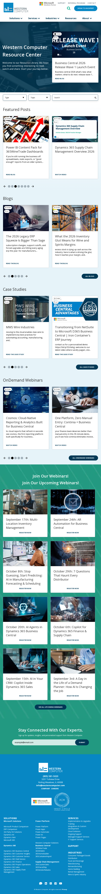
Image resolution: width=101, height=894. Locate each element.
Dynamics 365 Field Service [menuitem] (14, 859)
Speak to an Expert (85, 8)
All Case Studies (87, 367)
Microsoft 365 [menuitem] (9, 840)
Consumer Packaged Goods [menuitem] (79, 855)
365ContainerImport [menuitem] (43, 856)
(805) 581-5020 (50, 776)
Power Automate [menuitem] (42, 832)
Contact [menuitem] (92, 3)
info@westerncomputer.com (50, 785)
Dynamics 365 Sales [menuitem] (12, 867)
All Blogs (89, 276)
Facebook (55, 883)
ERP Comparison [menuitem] (10, 829)
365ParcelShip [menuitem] (41, 867)
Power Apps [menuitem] (40, 829)
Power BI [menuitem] (39, 834)
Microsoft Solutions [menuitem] (12, 821)
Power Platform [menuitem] (42, 821)
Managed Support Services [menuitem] (78, 837)
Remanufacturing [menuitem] (75, 866)
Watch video (11, 174)
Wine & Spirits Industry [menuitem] (77, 874)
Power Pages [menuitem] (40, 837)
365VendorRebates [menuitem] (43, 870)
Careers (55, 788)
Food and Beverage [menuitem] (76, 861)
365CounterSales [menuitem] (42, 864)
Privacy (64, 889)
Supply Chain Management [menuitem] (47, 862)
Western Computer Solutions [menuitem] (47, 843)
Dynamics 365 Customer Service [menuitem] (17, 856)
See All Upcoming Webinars (51, 707)
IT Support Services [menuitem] (75, 839)
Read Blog (59, 78)
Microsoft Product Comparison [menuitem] (16, 826)
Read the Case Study (15, 354)
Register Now (25, 532)
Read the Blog (12, 263)
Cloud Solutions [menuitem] (74, 831)
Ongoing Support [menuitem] (75, 834)
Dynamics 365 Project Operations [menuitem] (17, 864)
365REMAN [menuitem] (40, 851)
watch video (60, 174)
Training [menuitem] (71, 824)
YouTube (60, 883)
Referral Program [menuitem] (76, 3)
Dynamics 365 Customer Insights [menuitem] (17, 853)
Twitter (51, 883)
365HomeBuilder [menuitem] (42, 853)
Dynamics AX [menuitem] (9, 834)
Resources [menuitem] (70, 18)
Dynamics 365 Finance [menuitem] (13, 862)
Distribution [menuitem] (72, 858)
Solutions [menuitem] (14, 18)
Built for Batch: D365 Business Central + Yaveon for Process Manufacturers (24, 422)
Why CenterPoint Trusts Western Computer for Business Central (71, 151)
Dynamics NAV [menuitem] (10, 837)
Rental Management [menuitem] (76, 872)
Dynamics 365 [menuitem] (10, 845)
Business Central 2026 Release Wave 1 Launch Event (75, 65)
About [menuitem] (86, 18)
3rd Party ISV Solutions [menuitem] (13, 832)
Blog (40, 883)
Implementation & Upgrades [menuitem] (79, 821)
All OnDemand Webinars (83, 458)
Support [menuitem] (62, 3)
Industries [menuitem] (51, 18)
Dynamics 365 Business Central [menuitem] (16, 851)
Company (45, 788)
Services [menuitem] (33, 18)
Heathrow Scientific (19, 327)
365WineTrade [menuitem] (41, 848)
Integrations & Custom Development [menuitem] (77, 827)
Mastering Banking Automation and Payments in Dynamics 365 (73, 422)
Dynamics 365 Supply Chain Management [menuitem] (15, 870)
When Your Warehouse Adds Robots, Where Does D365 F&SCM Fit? (25, 240)
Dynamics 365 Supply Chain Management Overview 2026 (25, 149)
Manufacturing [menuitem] (74, 863)
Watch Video (11, 445)
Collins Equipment (67, 327)
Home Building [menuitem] (74, 869)
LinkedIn (46, 883)
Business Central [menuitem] (42, 845)
